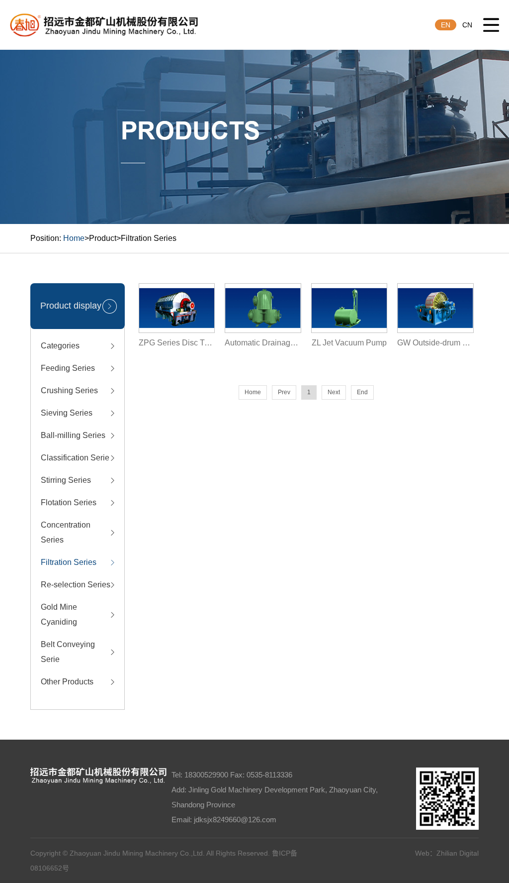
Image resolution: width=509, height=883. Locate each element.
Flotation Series (68, 502)
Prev (284, 392)
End (362, 392)
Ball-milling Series (73, 435)
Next (334, 392)
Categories (60, 345)
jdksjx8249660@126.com (235, 819)
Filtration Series (148, 238)
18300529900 (206, 775)
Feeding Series (68, 368)
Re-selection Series (75, 584)
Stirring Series (66, 480)
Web (422, 853)
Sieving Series (66, 413)
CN (467, 25)
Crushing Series (69, 390)
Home (74, 238)
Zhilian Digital (457, 853)
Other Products (67, 681)
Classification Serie (75, 457)
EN (445, 25)
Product (102, 238)
